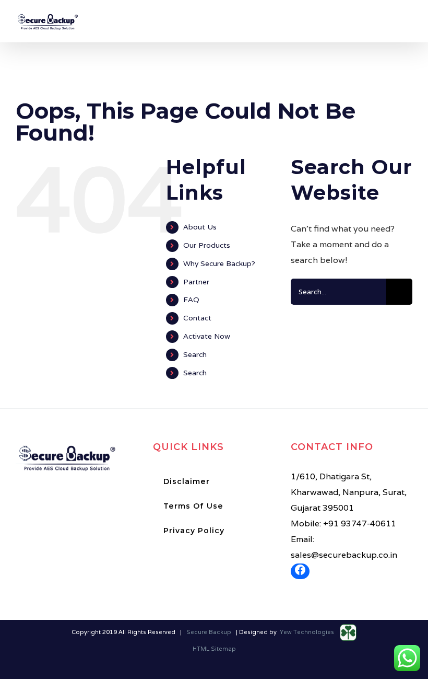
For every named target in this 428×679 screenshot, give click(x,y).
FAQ (191, 299)
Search (195, 354)
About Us (200, 227)
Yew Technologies (308, 632)
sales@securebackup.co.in (344, 554)
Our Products (206, 245)
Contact (197, 318)
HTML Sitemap (214, 648)
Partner (196, 281)
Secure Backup (208, 632)
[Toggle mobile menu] (408, 24)
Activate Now (206, 336)
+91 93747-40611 (359, 523)
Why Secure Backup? (219, 263)
